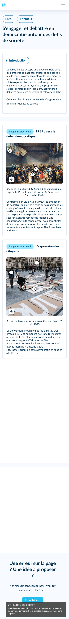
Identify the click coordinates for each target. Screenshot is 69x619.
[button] (34, 83)
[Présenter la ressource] (59, 60)
